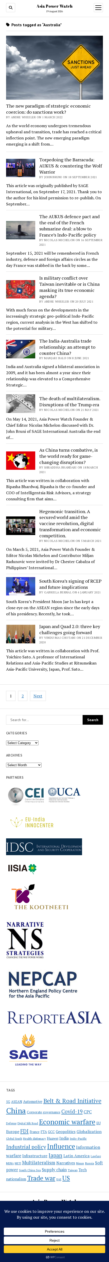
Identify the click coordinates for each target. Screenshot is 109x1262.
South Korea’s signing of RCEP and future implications (70, 584)
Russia (89, 1163)
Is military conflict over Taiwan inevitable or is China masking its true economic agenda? (69, 287)
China (16, 1110)
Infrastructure (34, 1155)
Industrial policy (26, 1146)
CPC (88, 1112)
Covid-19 (72, 1111)
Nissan (80, 1163)
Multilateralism (38, 1163)
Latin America (76, 1156)
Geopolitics (66, 1131)
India (64, 1138)
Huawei (52, 1138)
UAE (58, 1179)
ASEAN (16, 1102)
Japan (55, 1155)
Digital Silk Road (27, 1123)
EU (98, 1123)
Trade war (41, 1178)
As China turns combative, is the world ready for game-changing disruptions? (68, 456)
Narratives (65, 1163)
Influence (61, 1146)
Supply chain (54, 1170)
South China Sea (30, 1170)
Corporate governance (43, 1112)
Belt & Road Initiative (72, 1101)
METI (18, 1163)
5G (8, 1102)
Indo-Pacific (78, 1138)
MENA (10, 1163)
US (66, 1178)
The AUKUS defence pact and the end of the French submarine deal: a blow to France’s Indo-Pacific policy (69, 225)
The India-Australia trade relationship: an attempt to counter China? (67, 347)
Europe (12, 1131)
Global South (14, 1138)
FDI (24, 1131)
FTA (44, 1131)
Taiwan (73, 1170)
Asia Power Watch (54, 6)
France (35, 1131)
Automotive (32, 1101)
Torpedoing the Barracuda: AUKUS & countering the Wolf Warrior (70, 166)
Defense (11, 1123)
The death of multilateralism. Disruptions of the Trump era (69, 401)
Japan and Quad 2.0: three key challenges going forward (69, 629)
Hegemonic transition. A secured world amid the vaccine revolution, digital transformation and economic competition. (70, 523)
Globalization (89, 1131)
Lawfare (96, 1156)
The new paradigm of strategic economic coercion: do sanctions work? (48, 109)
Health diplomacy (34, 1138)
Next (37, 696)
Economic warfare (67, 1121)
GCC (51, 1131)
